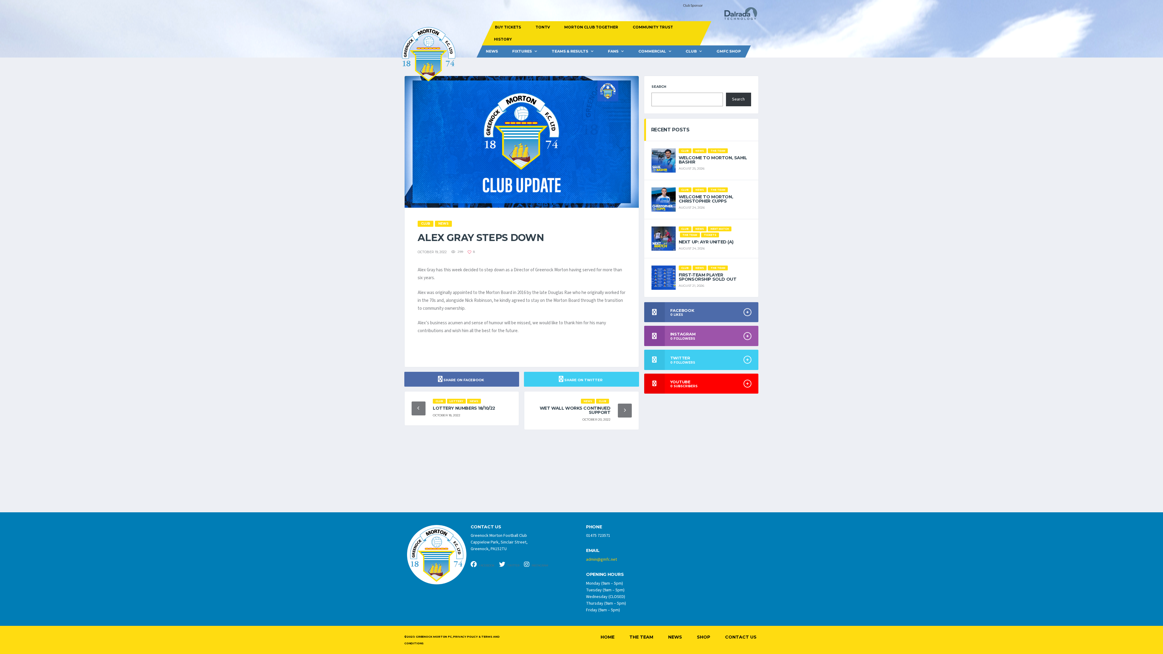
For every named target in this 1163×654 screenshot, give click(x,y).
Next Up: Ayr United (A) (706, 242)
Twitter (513, 565)
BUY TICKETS (508, 27)
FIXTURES (522, 51)
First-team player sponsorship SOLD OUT (708, 277)
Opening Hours (605, 574)
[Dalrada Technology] (738, 15)
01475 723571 (598, 536)
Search (658, 86)
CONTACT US (486, 527)
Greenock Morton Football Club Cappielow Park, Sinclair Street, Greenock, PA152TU (499, 542)
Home (608, 637)
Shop (703, 637)
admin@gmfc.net (601, 560)
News (492, 51)
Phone (594, 527)
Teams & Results (570, 51)
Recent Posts (670, 130)
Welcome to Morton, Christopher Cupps (706, 199)
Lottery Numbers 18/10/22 (464, 408)
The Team (641, 637)
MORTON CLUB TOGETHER (591, 27)
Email (593, 550)
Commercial (652, 51)
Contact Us (741, 637)
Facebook (486, 565)
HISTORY (503, 39)
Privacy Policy (465, 636)
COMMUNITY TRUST (652, 27)
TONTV (542, 27)
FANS (613, 51)
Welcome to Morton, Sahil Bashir (713, 160)
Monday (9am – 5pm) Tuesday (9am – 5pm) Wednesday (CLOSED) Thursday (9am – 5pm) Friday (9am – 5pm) (606, 596)
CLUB (691, 51)
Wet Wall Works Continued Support (575, 410)
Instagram (539, 565)
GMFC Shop (729, 51)
